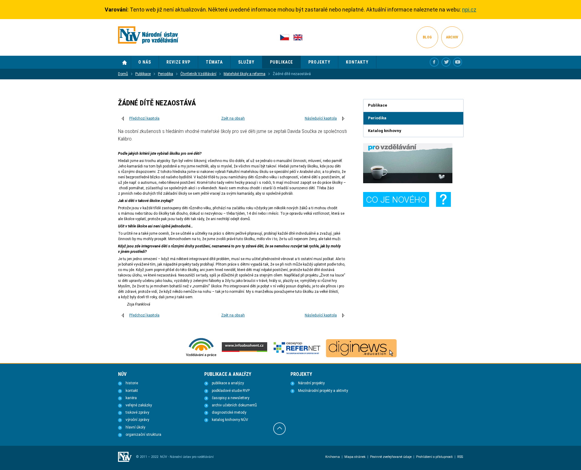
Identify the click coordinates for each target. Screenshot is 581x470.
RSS (460, 457)
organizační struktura (143, 434)
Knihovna (332, 457)
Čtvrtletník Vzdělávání (198, 74)
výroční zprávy (137, 420)
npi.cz (469, 9)
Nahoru (279, 428)
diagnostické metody (229, 412)
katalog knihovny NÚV (230, 420)
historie (132, 383)
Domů (124, 62)
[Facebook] (434, 62)
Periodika (165, 74)
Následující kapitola (321, 118)
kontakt (132, 391)
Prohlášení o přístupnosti (434, 457)
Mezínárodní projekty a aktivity (323, 391)
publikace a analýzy (228, 383)
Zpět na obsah (233, 118)
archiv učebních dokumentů (234, 405)
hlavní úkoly (135, 427)
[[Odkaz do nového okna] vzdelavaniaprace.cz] (201, 356)
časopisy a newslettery (230, 398)
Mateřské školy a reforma (244, 74)
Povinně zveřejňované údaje (391, 457)
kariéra (131, 398)
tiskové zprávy (137, 412)
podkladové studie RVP (231, 391)
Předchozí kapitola (144, 118)
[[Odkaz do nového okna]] (446, 62)
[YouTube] (457, 62)
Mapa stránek (355, 457)
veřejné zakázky (139, 405)
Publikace (143, 74)
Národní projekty (311, 383)
